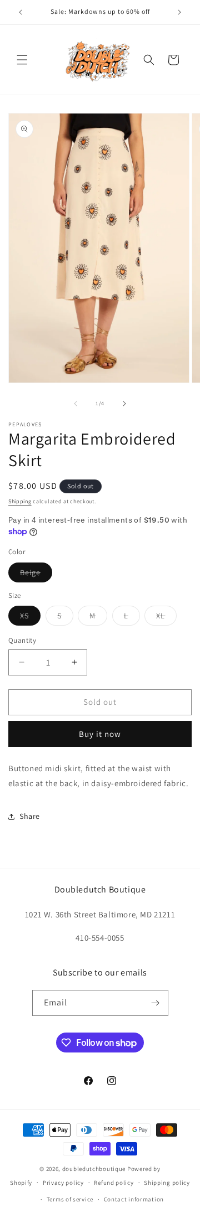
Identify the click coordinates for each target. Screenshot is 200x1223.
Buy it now (100, 734)
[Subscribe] (155, 1003)
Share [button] (29, 816)
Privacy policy (63, 1182)
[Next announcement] (179, 12)
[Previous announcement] (20, 12)
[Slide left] (75, 403)
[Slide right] (124, 403)
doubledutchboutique (94, 1169)
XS (30, 618)
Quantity (22, 640)
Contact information (134, 1199)
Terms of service (70, 1199)
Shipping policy (167, 1182)
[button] (22, 60)
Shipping (20, 501)
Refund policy (113, 1182)
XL (166, 618)
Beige (36, 574)
